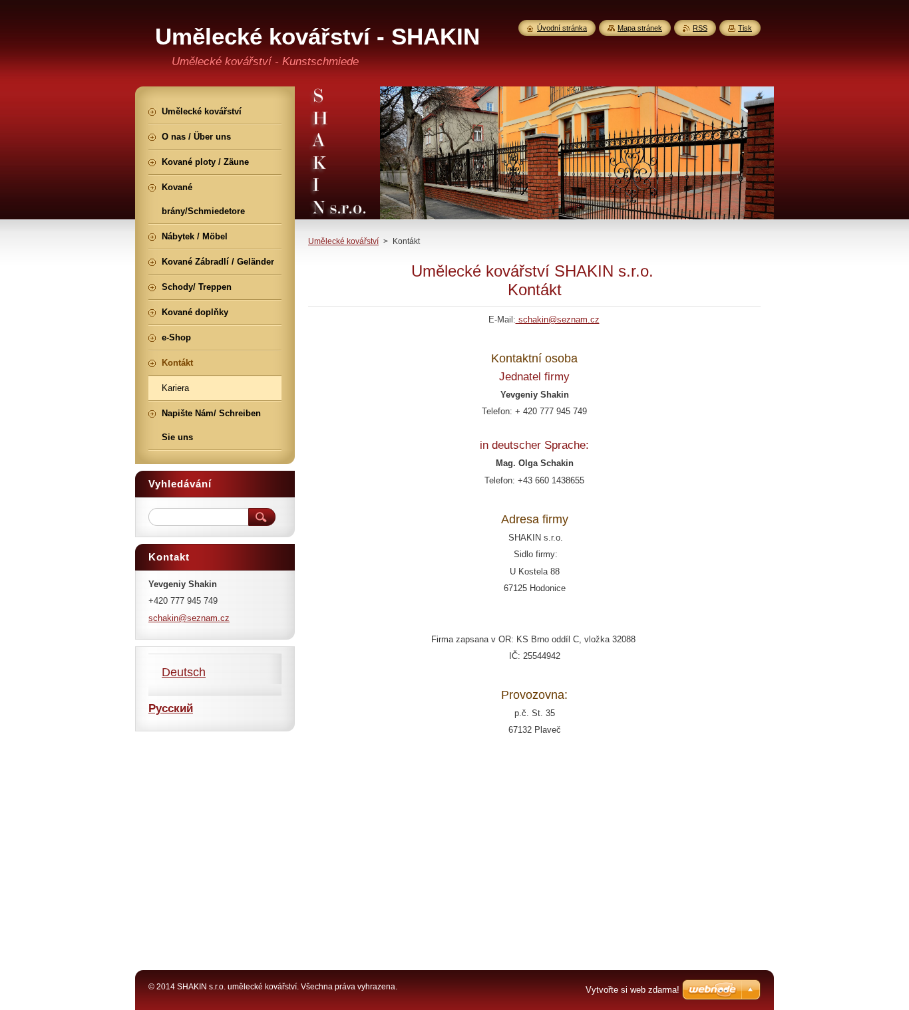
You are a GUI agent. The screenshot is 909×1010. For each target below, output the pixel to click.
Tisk (745, 28)
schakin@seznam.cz (558, 319)
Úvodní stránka (562, 28)
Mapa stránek (640, 28)
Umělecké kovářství (343, 241)
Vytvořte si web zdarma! (632, 990)
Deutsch (184, 672)
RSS (700, 28)
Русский (170, 708)
